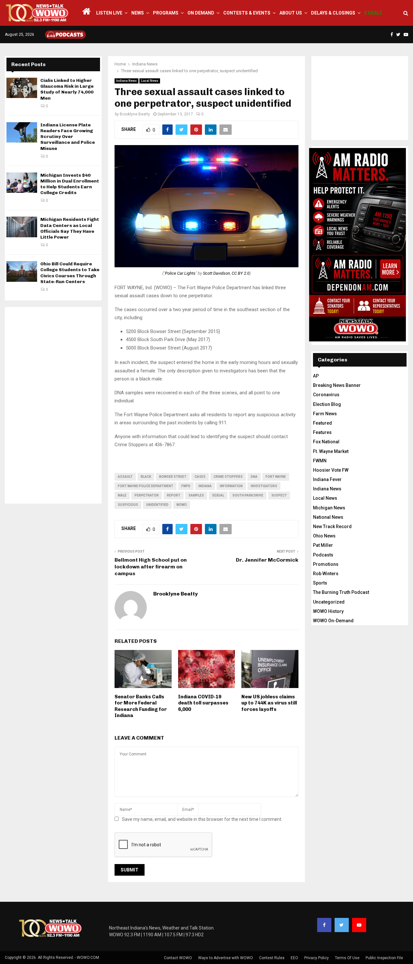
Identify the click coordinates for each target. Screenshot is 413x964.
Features (322, 432)
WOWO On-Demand (333, 620)
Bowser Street (172, 476)
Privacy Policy (316, 958)
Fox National (326, 441)
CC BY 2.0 (240, 273)
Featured (322, 423)
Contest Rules (272, 958)
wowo (181, 505)
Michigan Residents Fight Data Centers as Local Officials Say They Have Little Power (69, 228)
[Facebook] (324, 925)
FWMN (320, 460)
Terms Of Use (347, 958)
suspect (279, 495)
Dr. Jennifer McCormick (267, 560)
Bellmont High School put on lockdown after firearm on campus (151, 567)
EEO (294, 958)
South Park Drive (247, 495)
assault (125, 476)
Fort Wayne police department (145, 486)
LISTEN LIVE (109, 12)
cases (200, 476)
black (146, 476)
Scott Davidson (216, 273)
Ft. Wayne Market (330, 451)
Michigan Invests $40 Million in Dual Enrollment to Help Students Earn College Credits (69, 184)
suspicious (128, 505)
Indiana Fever (327, 479)
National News (328, 517)
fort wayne (276, 476)
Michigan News (329, 507)
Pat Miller (323, 545)
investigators (264, 486)
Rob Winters (325, 573)
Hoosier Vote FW (330, 470)
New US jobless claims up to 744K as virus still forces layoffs (269, 703)
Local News (149, 81)
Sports (320, 582)
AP (316, 376)
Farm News (325, 413)
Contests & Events (246, 12)
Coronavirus (326, 394)
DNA (254, 476)
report (173, 495)
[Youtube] (359, 925)
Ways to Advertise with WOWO (225, 958)
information (231, 486)
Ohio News (324, 535)
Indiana (205, 486)
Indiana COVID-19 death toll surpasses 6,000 (203, 703)
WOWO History (328, 611)
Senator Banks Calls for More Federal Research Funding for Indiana (141, 706)
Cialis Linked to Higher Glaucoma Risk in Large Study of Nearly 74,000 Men (67, 89)
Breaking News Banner (337, 385)
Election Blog (327, 404)
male (122, 495)
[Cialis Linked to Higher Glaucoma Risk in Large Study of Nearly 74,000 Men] (21, 88)
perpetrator (147, 495)
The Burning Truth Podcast (341, 592)
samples (196, 495)
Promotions (325, 564)
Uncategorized (329, 602)
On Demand (200, 12)
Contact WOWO (178, 958)
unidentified (157, 505)
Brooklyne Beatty (135, 114)
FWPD (185, 486)
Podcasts (323, 554)
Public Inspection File (384, 958)
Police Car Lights (180, 273)
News (137, 12)
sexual (218, 495)
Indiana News (126, 81)
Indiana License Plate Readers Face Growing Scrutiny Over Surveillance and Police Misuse (67, 136)
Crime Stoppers (228, 476)
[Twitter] (342, 925)
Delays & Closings (333, 12)
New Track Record (332, 526)
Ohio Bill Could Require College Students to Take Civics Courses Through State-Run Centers (69, 272)
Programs (165, 12)
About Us (290, 12)
